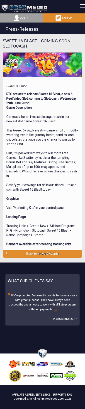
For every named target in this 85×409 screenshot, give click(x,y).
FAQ (69, 394)
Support (59, 394)
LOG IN (23, 17)
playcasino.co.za (65, 319)
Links (46, 394)
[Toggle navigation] (82, 5)
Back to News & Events (42, 253)
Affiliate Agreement (26, 394)
